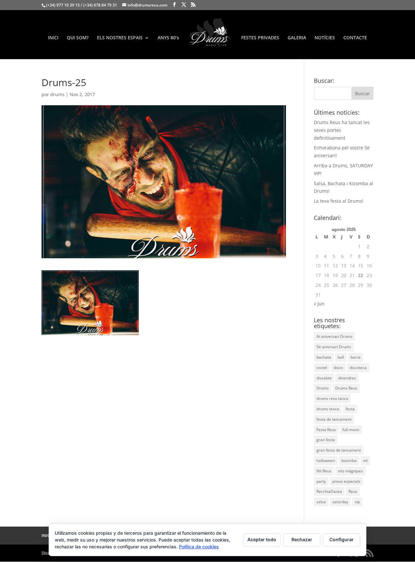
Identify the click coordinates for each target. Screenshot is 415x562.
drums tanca (327, 409)
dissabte (324, 378)
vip (357, 502)
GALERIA (297, 38)
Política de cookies (199, 546)
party (321, 481)
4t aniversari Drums (334, 336)
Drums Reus (346, 388)
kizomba (349, 460)
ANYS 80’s (168, 38)
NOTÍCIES (324, 38)
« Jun (319, 303)
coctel (321, 367)
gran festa (325, 439)
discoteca (358, 367)
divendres (347, 378)
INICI (53, 38)
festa (350, 409)
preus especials (346, 481)
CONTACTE (355, 38)
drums (57, 94)
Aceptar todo (261, 539)
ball (341, 357)
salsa (321, 502)
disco (338, 367)
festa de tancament (333, 419)
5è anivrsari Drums (333, 347)
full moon (350, 429)
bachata (323, 357)
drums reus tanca (332, 398)
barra (355, 357)
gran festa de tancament (338, 450)
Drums (322, 388)
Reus (353, 491)
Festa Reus (326, 429)
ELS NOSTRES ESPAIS (120, 38)
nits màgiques (350, 471)
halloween (325, 460)
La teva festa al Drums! (338, 201)
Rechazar (301, 539)
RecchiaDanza (329, 491)
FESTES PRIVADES (260, 38)
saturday (340, 502)
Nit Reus (323, 471)
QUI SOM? (78, 38)
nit (365, 460)
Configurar (341, 539)
